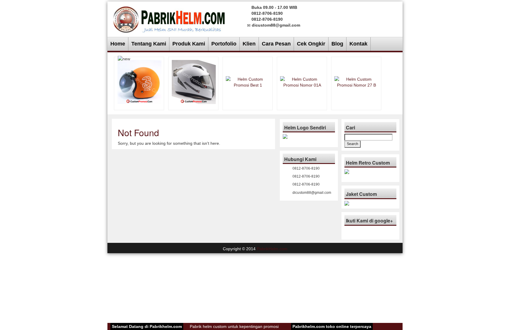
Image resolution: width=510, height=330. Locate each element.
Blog (337, 44)
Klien (249, 44)
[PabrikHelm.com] (169, 18)
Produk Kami (188, 44)
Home (117, 44)
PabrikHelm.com (272, 248)
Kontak (358, 44)
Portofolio (223, 44)
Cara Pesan (276, 44)
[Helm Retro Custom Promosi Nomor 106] (139, 81)
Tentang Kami (148, 44)
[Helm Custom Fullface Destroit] (194, 81)
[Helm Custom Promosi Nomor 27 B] (356, 81)
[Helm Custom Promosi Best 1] (248, 81)
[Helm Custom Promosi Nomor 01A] (302, 81)
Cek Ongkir (311, 44)
